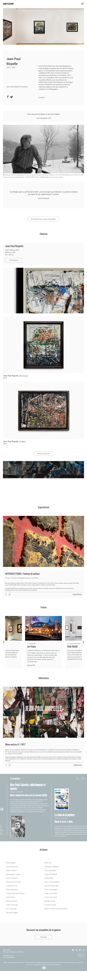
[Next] (83, 642)
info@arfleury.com (8, 948)
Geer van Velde (50, 886)
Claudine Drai (11, 878)
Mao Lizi (47, 855)
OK (44, 968)
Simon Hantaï (11, 893)
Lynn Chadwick (12, 871)
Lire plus (42, 97)
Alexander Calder (13, 867)
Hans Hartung (11, 897)
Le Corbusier (11, 901)
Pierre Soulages (50, 882)
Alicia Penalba (50, 863)
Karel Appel (11, 855)
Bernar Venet (49, 893)
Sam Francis (10, 890)
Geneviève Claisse (13, 874)
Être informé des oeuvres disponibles (43, 219)
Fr (80, 948)
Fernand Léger (12, 905)
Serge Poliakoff (50, 867)
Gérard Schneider (51, 878)
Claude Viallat (50, 897)
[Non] (84, 965)
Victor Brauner (12, 859)
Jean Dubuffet (12, 882)
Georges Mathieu (51, 859)
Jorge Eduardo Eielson (15, 886)
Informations (13, 260)
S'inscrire (44, 930)
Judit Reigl (48, 871)
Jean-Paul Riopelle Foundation (17, 87)
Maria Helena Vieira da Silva (56, 901)
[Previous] (4, 642)
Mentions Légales (22, 959)
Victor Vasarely (50, 890)
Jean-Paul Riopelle (52, 874)
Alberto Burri (11, 863)
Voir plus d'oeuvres (43, 453)
